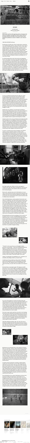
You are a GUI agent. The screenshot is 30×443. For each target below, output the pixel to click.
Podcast (8, 1)
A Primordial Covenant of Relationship (12, 429)
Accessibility (9, 441)
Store (11, 1)
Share (26, 413)
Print (5, 1)
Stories (14, 1)
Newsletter (21, 441)
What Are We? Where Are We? (17, 429)
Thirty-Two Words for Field (28, 429)
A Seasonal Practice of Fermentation (6, 429)
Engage (2, 1)
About (12, 441)
